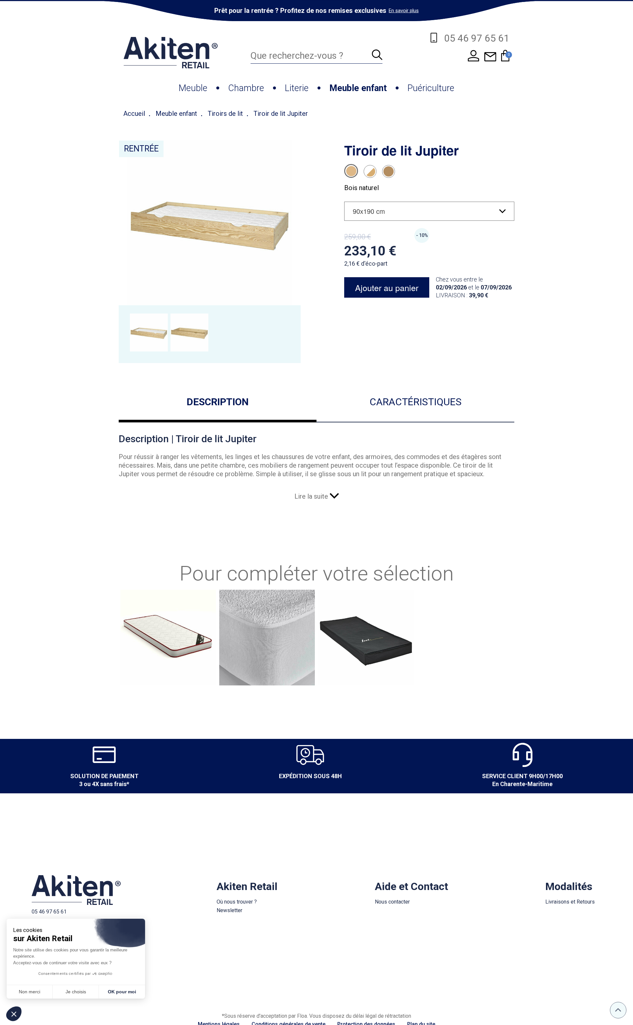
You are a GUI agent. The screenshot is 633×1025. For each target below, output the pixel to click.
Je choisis (76, 991)
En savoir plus (404, 11)
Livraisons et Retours (570, 902)
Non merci (29, 991)
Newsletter (229, 910)
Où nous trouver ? (237, 902)
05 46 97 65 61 (49, 912)
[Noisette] (388, 171)
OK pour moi (122, 991)
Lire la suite (312, 496)
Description (218, 402)
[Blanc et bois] (370, 171)
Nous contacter (392, 902)
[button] (14, 1014)
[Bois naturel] (351, 171)
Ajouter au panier (386, 287)
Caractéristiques (416, 402)
